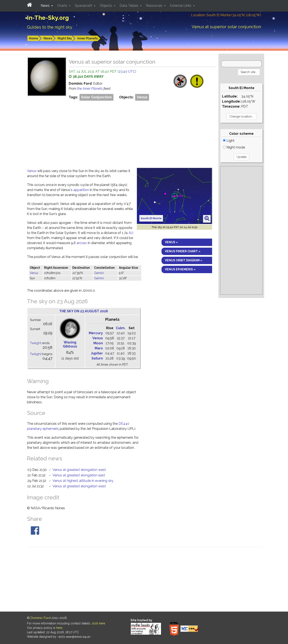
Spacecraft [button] (84, 6)
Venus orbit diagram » (183, 260)
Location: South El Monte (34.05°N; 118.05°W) (226, 15)
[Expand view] (207, 218)
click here (98, 623)
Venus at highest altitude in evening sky (82, 481)
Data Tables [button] (129, 6)
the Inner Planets (90, 89)
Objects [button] (106, 6)
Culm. (120, 328)
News (48, 38)
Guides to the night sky (49, 27)
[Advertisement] (121, 133)
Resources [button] (154, 6)
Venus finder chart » (183, 251)
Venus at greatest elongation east (78, 475)
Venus (142, 97)
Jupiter (97, 353)
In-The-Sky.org (48, 17)
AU (131, 233)
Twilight (35, 343)
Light (230, 141)
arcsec (82, 243)
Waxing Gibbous (70, 344)
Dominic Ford (41, 618)
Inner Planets (87, 38)
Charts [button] (62, 6)
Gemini (99, 273)
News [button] (45, 6)
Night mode (235, 147)
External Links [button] (181, 6)
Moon (98, 343)
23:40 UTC (127, 71)
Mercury (96, 333)
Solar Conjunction (96, 97)
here (59, 627)
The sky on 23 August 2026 (83, 311)
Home (33, 38)
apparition (81, 190)
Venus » (171, 242)
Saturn (97, 358)
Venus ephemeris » (180, 269)
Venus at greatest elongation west (79, 470)
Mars (99, 348)
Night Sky (65, 38)
